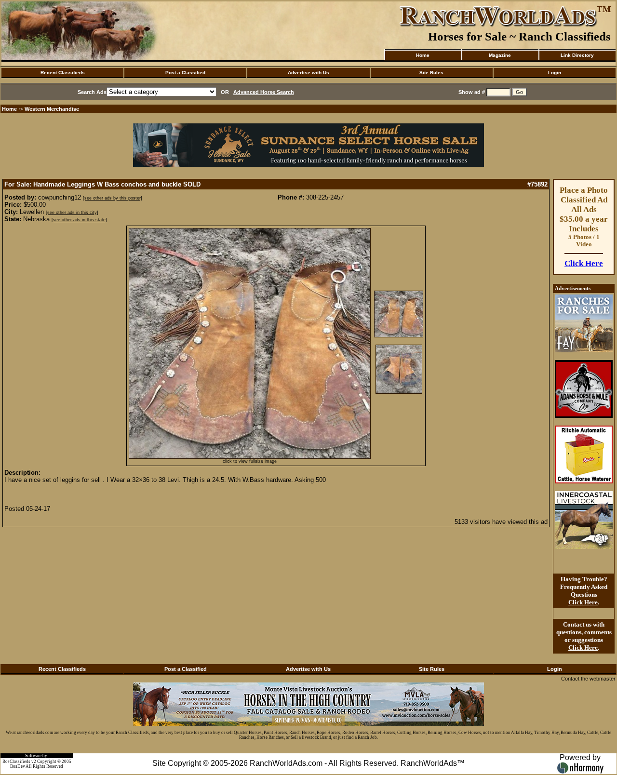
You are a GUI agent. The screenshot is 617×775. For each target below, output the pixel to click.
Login (554, 72)
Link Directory (577, 55)
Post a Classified (185, 72)
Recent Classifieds (62, 72)
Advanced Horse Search (263, 92)
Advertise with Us (308, 72)
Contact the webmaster (588, 678)
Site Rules (431, 72)
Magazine (500, 55)
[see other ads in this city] (72, 212)
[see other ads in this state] (79, 219)
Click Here (583, 263)
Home (422, 55)
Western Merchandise (52, 109)
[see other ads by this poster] (112, 198)
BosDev (17, 766)
